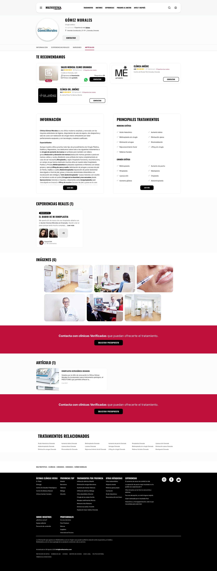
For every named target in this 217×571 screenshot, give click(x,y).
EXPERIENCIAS (109, 8)
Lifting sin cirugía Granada (116, 449)
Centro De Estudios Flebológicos (46, 488)
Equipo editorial (41, 523)
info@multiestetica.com (64, 549)
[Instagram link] (164, 480)
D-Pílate (38, 481)
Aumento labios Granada (69, 443)
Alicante (62, 494)
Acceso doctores (65, 520)
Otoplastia (155, 176)
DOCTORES (99, 8)
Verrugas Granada (114, 446)
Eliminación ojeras (157, 137)
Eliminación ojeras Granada (164, 446)
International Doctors (66, 532)
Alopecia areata (111, 484)
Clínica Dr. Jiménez (69, 89)
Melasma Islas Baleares (84, 503)
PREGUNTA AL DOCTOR (124, 8)
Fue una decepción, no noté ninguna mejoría (139, 495)
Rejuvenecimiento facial (128, 147)
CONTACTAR (71, 38)
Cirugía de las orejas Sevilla (85, 497)
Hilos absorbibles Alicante (85, 494)
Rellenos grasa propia (112, 488)
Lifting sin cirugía (157, 147)
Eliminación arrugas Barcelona (86, 484)
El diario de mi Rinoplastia (53, 216)
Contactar (97, 79)
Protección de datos (42, 554)
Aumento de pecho (158, 166)
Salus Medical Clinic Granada (76, 67)
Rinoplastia (123, 171)
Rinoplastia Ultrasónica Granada (76, 371)
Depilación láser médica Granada (87, 510)
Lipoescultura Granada (68, 446)
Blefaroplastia (124, 166)
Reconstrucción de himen (114, 497)
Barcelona (63, 484)
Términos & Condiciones (43, 557)
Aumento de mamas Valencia (86, 488)
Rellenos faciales (125, 152)
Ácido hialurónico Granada (46, 443)
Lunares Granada (90, 446)
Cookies (65, 554)
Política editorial (98, 554)
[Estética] (54, 8)
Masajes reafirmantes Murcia (86, 500)
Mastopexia (155, 171)
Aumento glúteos (125, 181)
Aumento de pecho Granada (117, 443)
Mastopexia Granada (162, 449)
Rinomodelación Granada (69, 449)
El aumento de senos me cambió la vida (137, 481)
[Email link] (178, 480)
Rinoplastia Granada (138, 443)
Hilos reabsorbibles (112, 481)
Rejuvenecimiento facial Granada (95, 449)
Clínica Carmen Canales (43, 494)
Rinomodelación (157, 142)
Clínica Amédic (141, 66)
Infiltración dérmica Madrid (85, 481)
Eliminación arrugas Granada (47, 449)
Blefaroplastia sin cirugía (128, 137)
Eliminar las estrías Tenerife (85, 507)
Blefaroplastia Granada (92, 443)
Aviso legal (87, 554)
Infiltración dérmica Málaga (85, 491)
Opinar (88, 27)
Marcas (62, 526)
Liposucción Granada (162, 443)
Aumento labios (156, 132)
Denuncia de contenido (43, 526)
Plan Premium (64, 523)
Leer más (70, 225)
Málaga (62, 491)
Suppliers (63, 529)
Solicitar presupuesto (108, 342)
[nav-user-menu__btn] (176, 7)
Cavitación (109, 491)
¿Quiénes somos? (41, 520)
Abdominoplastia (157, 181)
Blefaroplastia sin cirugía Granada (142, 446)
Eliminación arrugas (126, 142)
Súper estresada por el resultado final (137, 498)
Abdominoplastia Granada (46, 446)
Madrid (62, 481)
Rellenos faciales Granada (140, 449)
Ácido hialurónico (125, 132)
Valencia (63, 488)
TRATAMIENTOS (88, 8)
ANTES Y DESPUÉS (139, 8)
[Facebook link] (171, 480)
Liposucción (123, 176)
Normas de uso (56, 554)
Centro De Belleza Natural (44, 491)
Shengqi (38, 484)
